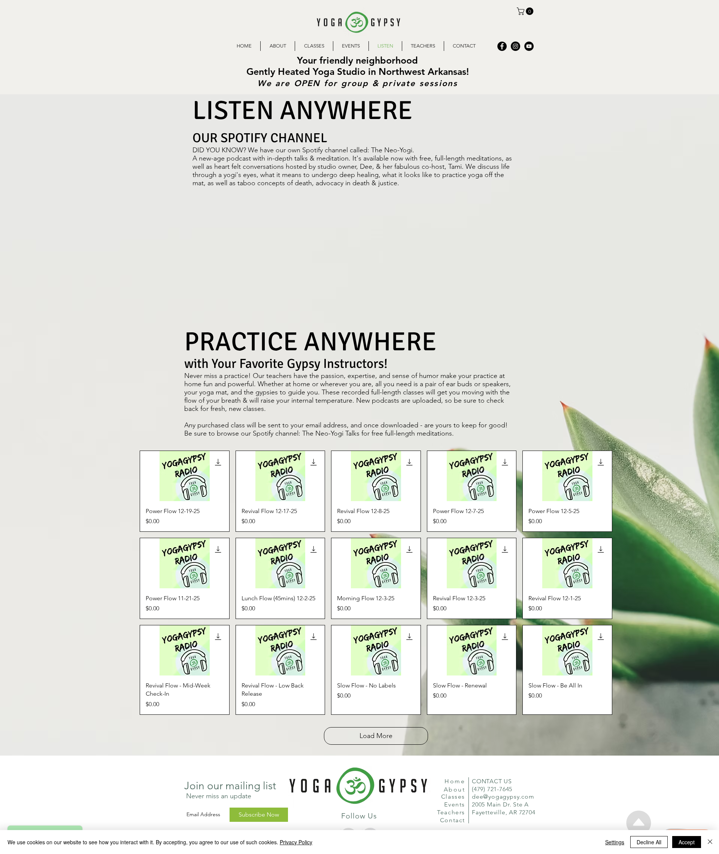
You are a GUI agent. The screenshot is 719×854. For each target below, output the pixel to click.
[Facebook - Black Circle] (502, 46)
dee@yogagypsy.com (503, 796)
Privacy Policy (296, 842)
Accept (687, 842)
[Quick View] (184, 476)
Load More (376, 736)
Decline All (649, 842)
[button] (526, 11)
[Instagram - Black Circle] (515, 46)
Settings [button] (614, 842)
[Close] (710, 842)
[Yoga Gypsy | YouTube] (529, 46)
